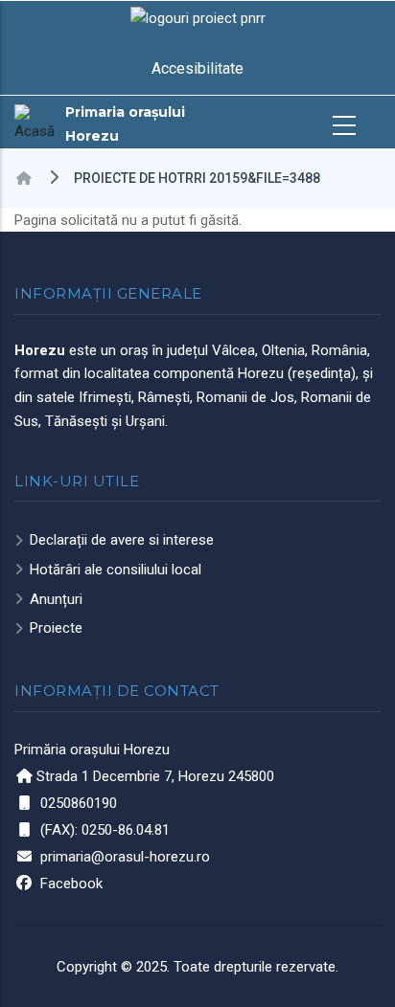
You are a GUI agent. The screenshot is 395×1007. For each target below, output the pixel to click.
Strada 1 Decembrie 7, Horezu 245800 (155, 776)
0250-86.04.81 (125, 830)
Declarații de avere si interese (122, 539)
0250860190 (78, 803)
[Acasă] (35, 124)
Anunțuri (56, 599)
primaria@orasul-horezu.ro (125, 856)
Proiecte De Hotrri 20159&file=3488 (197, 178)
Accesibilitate (197, 68)
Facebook (71, 883)
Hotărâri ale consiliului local (115, 569)
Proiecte (56, 628)
